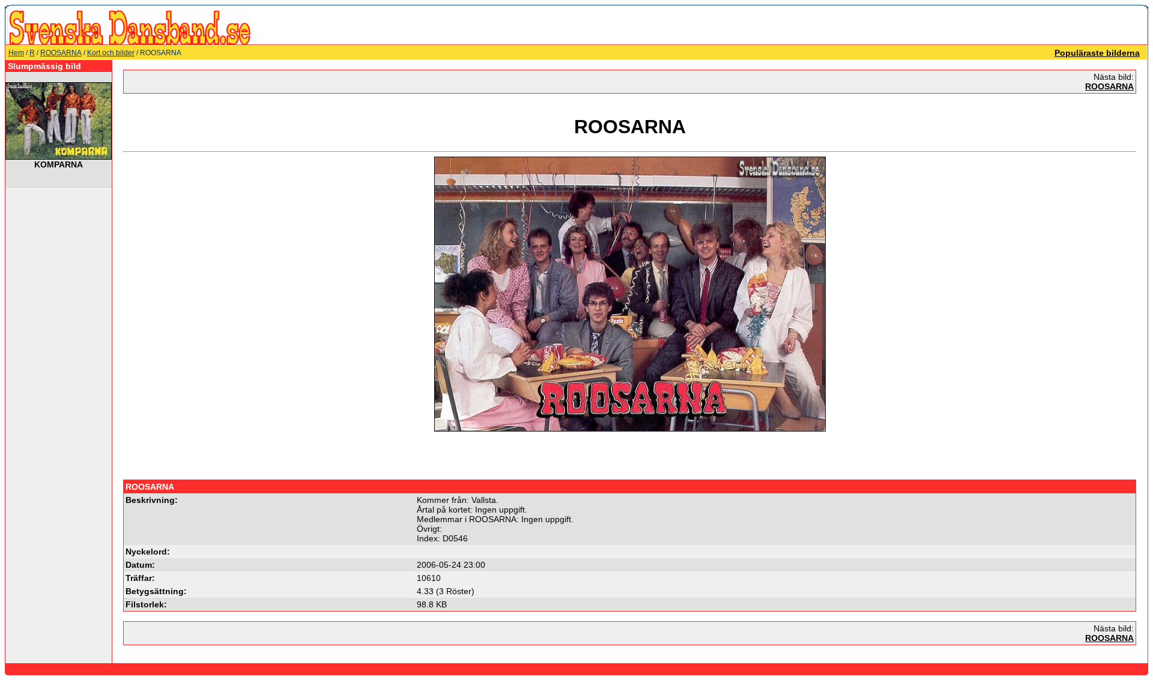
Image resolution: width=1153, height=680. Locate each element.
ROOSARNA (61, 53)
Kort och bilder (111, 53)
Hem (16, 53)
